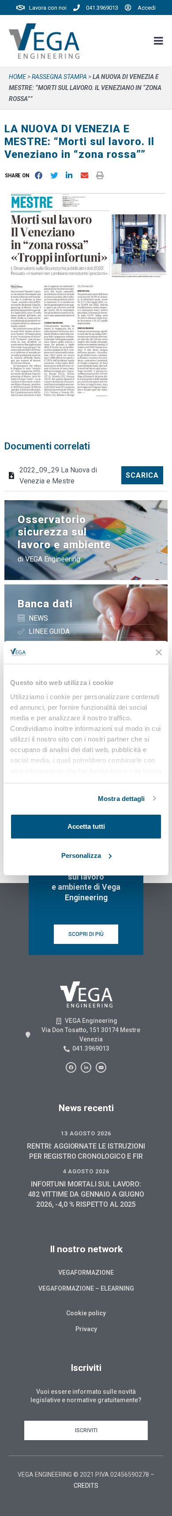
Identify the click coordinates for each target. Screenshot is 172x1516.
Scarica (142, 475)
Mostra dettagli (121, 798)
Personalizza (81, 855)
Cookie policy (86, 1313)
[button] (18, 175)
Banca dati (45, 604)
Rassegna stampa (59, 76)
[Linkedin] (86, 1067)
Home (17, 76)
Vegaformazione (86, 1272)
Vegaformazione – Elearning (86, 1288)
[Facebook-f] (71, 1067)
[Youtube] (101, 1067)
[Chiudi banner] (159, 652)
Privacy (86, 1329)
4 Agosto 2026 (86, 1171)
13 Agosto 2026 (86, 1133)
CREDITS (86, 1485)
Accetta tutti (86, 826)
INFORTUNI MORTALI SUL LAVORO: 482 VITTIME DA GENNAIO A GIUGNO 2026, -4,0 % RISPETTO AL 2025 (86, 1194)
